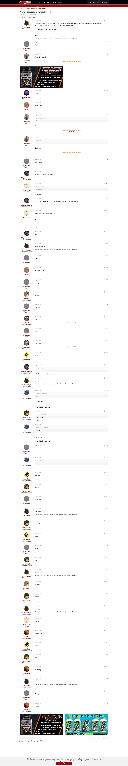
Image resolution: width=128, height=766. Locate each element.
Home (41, 2)
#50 (107, 703)
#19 (107, 304)
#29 (107, 445)
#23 (107, 352)
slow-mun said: (40, 414)
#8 (107, 159)
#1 (107, 20)
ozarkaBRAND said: (41, 427)
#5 (107, 102)
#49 (107, 691)
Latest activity (30, 6)
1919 (30, 17)
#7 (107, 137)
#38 (107, 557)
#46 (107, 654)
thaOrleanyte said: (41, 393)
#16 (107, 267)
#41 (107, 594)
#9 (107, 171)
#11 (107, 198)
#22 (107, 340)
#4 (107, 90)
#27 (107, 411)
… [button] (26, 17)
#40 (107, 581)
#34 (107, 508)
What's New (22, 6)
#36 (107, 533)
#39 (107, 569)
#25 (107, 378)
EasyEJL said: (39, 140)
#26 (107, 390)
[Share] (105, 21)
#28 (107, 424)
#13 (107, 231)
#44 (107, 630)
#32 (107, 484)
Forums (46, 2)
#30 (107, 457)
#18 (107, 292)
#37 (107, 545)
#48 (107, 679)
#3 (107, 54)
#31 (107, 472)
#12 (107, 210)
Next (34, 17)
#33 (107, 496)
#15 (107, 255)
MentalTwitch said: (41, 118)
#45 (107, 642)
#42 (107, 606)
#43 (107, 618)
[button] (51, 2)
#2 (107, 42)
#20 (107, 316)
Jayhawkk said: (40, 460)
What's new (56, 2)
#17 (107, 280)
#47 (107, 666)
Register (38, 6)
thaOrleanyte (24, 14)
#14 (107, 243)
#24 (107, 365)
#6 (107, 115)
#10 (107, 183)
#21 (107, 328)
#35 (107, 521)
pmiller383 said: (40, 368)
